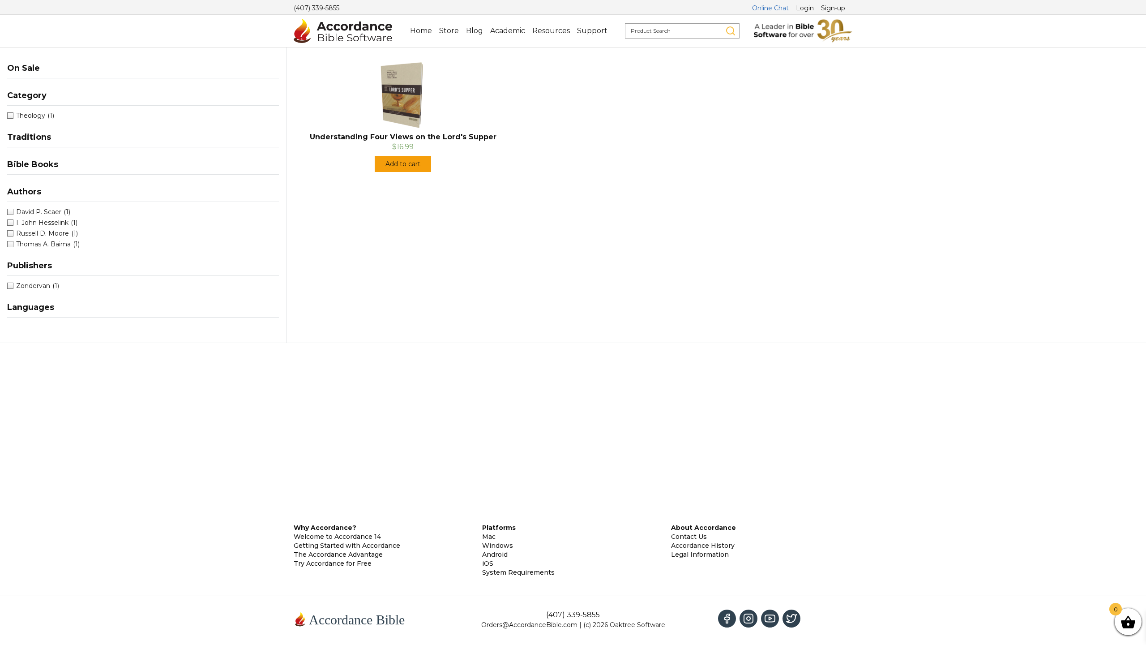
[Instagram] (748, 619)
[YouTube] (770, 619)
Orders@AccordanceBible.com (529, 625)
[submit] (730, 31)
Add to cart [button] (402, 164)
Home (421, 30)
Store (449, 30)
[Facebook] (727, 619)
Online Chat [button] (770, 8)
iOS (487, 563)
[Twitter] (791, 619)
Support (592, 30)
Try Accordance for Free (333, 563)
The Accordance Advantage (338, 554)
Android (495, 554)
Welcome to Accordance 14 (337, 537)
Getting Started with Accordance (347, 546)
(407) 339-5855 (316, 8)
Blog (474, 30)
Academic (507, 30)
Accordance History (703, 546)
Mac (489, 537)
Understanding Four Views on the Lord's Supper (403, 137)
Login (805, 8)
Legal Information (700, 554)
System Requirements (518, 572)
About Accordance (703, 528)
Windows (497, 546)
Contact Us (689, 537)
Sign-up (833, 8)
